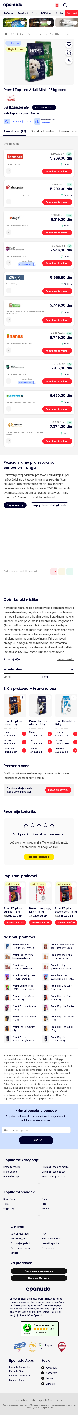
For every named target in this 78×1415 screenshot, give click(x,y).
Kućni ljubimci (17, 34)
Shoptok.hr (38, 1408)
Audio (59, 13)
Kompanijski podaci (20, 1243)
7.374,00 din (61, 426)
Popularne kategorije (21, 1160)
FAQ (44, 1234)
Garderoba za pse (12, 1176)
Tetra (6, 1204)
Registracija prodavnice (39, 1271)
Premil (44, 676)
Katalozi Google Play (19, 1375)
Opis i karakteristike (42, 131)
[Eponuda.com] (19, 5)
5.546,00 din (61, 250)
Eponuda (6, 34)
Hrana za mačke (11, 1167)
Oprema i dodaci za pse (53, 1172)
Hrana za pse (40, 34)
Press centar (48, 1248)
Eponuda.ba (48, 1408)
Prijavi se (36, 1140)
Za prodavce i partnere (22, 1248)
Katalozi (72, 13)
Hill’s (44, 1204)
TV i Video (46, 13)
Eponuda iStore (16, 1371)
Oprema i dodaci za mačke (55, 1167)
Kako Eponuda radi (20, 1234)
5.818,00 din (61, 368)
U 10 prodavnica (44, 107)
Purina (45, 1199)
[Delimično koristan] (61, 571)
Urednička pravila (50, 1243)
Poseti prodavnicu (56, 171)
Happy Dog (8, 1208)
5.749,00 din (61, 305)
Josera (45, 1208)
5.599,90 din (61, 277)
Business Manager (39, 1278)
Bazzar (35, 113)
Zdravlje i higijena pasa (53, 1176)
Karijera (14, 1253)
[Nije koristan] (53, 571)
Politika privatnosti (51, 1238)
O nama (17, 1226)
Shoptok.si (29, 1408)
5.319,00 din (61, 219)
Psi (29, 34)
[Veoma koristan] (69, 571)
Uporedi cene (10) (14, 131)
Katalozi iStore (16, 1380)
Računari (9, 13)
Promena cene (68, 131)
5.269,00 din (61, 158)
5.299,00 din (61, 188)
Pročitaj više (12, 659)
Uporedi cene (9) (40, 922)
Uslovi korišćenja (19, 1238)
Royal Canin (9, 1199)
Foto (34, 13)
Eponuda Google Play (19, 1367)
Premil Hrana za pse (59, 34)
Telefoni (23, 13)
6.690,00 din (61, 395)
